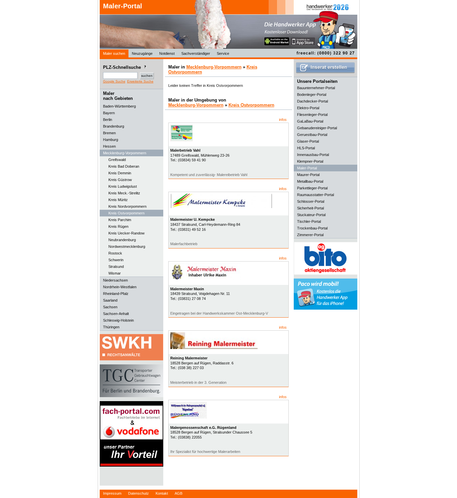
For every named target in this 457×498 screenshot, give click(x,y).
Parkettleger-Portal (312, 188)
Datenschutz (138, 493)
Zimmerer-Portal (310, 235)
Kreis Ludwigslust (122, 186)
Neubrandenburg (122, 240)
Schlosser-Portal (310, 201)
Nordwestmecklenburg (126, 246)
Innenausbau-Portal (313, 155)
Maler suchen (114, 53)
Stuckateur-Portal (311, 215)
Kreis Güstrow (120, 180)
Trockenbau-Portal (312, 228)
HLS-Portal (306, 148)
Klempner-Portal (310, 161)
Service (223, 53)
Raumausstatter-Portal (315, 195)
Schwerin (115, 260)
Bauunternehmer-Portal (316, 88)
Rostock (115, 253)
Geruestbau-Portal (312, 135)
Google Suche (114, 81)
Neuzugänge (142, 53)
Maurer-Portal (308, 175)
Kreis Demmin (119, 173)
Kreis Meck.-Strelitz (124, 193)
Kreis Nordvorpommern (127, 206)
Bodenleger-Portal (311, 95)
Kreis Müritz (118, 200)
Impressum (112, 493)
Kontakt (162, 493)
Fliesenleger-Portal (312, 115)
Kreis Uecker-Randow (126, 233)
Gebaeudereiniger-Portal (317, 128)
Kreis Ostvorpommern (126, 213)
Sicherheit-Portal (310, 208)
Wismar (114, 273)
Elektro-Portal (308, 108)
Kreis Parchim (119, 220)
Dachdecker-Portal (312, 101)
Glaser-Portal (308, 141)
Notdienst (167, 53)
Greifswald (117, 160)
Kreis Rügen (118, 226)
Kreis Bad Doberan (123, 166)
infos (283, 120)
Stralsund (116, 267)
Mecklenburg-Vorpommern (214, 66)
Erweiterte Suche (140, 81)
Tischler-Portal (309, 221)
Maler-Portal (122, 6)
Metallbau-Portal (310, 181)
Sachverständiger (195, 53)
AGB (178, 493)
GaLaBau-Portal (310, 121)
